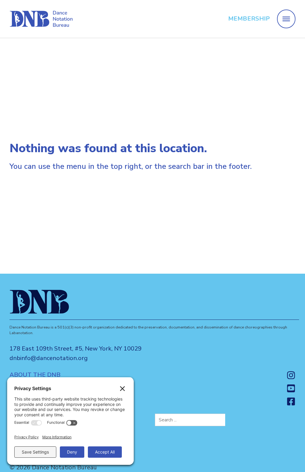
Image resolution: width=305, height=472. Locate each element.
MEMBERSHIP (249, 19)
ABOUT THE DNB (35, 375)
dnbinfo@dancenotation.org (49, 358)
